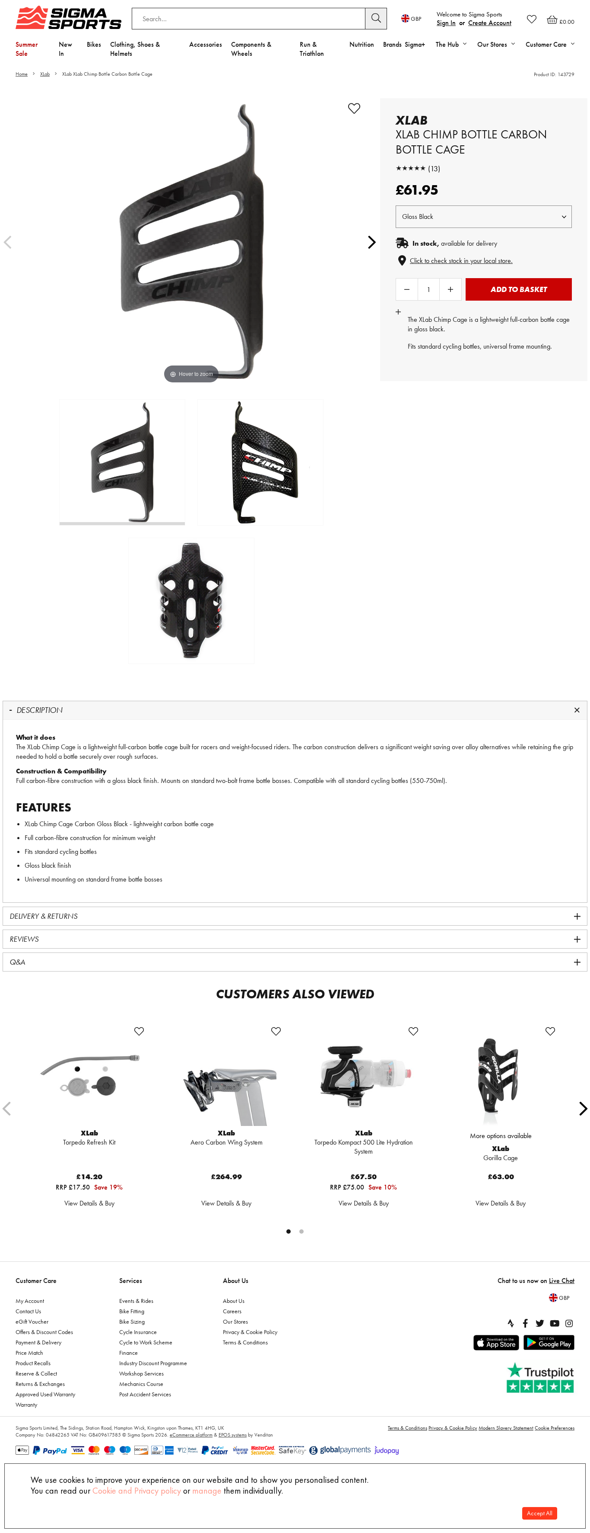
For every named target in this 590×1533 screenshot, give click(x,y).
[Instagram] (569, 1323)
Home (22, 74)
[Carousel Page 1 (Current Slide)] (288, 1231)
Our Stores (235, 1321)
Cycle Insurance (138, 1332)
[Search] (376, 18)
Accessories (205, 44)
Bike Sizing (132, 1321)
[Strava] (510, 1323)
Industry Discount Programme (153, 1363)
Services (130, 1280)
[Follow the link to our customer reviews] (541, 1378)
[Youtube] (554, 1323)
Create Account (489, 22)
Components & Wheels (251, 49)
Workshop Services (141, 1373)
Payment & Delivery (38, 1342)
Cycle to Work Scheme (145, 1342)
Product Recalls (33, 1363)
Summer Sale (27, 49)
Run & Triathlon (312, 49)
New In (65, 49)
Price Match (29, 1353)
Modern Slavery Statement (506, 1427)
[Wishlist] (532, 19)
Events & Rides (136, 1301)
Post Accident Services (145, 1394)
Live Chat (561, 1280)
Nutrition (361, 44)
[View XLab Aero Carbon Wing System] (227, 1076)
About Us (235, 1280)
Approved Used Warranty (45, 1394)
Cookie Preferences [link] (554, 1427)
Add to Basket (519, 289)
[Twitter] (540, 1323)
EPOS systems (233, 1434)
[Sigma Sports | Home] (68, 17)
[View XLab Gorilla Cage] (501, 1076)
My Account (30, 1301)
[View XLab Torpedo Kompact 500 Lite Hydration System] (363, 1076)
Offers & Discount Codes (44, 1332)
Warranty (26, 1404)
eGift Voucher (32, 1321)
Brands (392, 44)
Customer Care (36, 1280)
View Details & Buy (89, 1203)
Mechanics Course (141, 1384)
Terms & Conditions (245, 1342)
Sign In (446, 22)
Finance (128, 1353)
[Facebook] (525, 1323)
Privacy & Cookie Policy (250, 1332)
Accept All (539, 1513)
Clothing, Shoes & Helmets (135, 49)
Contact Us (28, 1311)
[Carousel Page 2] (301, 1231)
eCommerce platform (191, 1434)
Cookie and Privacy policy (136, 1490)
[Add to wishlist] (354, 108)
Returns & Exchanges (40, 1384)
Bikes (94, 44)
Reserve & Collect (36, 1373)
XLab (45, 74)
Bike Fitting (131, 1311)
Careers (232, 1311)
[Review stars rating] (411, 168)
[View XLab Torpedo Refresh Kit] (89, 1076)
